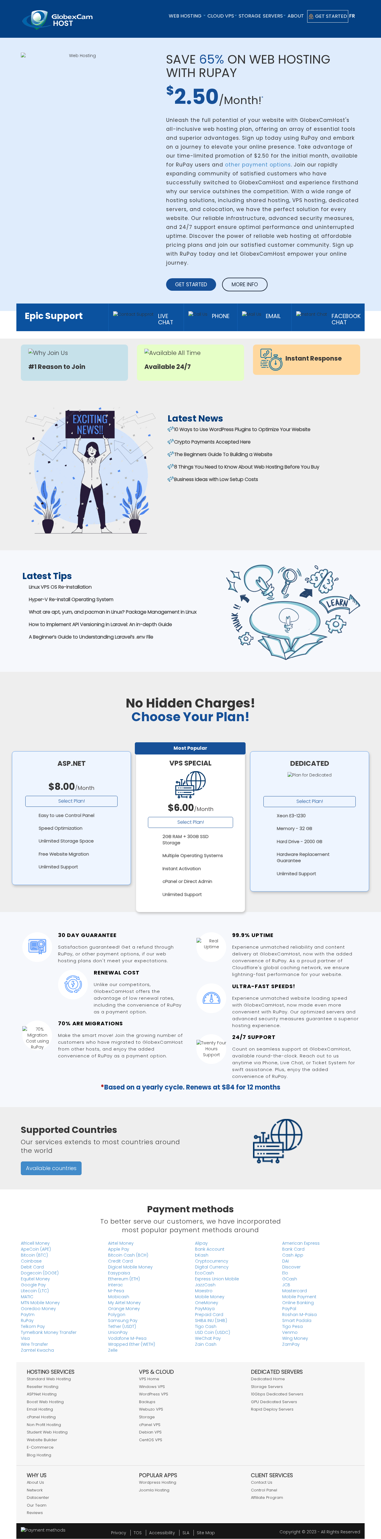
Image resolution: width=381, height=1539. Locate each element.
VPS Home (149, 1379)
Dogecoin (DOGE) (40, 1273)
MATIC (27, 1297)
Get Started (330, 16)
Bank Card (293, 1249)
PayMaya (205, 1309)
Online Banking (298, 1303)
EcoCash (204, 1273)
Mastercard (294, 1291)
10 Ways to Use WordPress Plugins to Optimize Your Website (242, 429)
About (296, 15)
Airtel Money (121, 1243)
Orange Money (124, 1309)
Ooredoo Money (38, 1309)
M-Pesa (116, 1291)
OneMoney (206, 1303)
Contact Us (261, 1482)
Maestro (204, 1291)
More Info (245, 284)
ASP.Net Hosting (42, 1394)
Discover (291, 1267)
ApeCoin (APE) (36, 1249)
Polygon (116, 1315)
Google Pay (33, 1285)
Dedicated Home (268, 1379)
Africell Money (35, 1243)
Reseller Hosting (42, 1386)
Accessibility (162, 1533)
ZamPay (291, 1344)
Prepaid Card (209, 1315)
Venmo (290, 1332)
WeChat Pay (208, 1338)
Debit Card (32, 1267)
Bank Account (209, 1249)
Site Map (206, 1533)
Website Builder (42, 1440)
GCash (289, 1279)
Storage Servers (267, 1386)
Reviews (35, 1513)
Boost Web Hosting (45, 1402)
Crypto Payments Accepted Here (212, 441)
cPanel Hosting (41, 1417)
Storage (250, 15)
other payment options (258, 164)
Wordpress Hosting (157, 1482)
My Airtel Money (124, 1303)
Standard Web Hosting (49, 1379)
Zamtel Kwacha (37, 1350)
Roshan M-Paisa (299, 1315)
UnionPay (118, 1332)
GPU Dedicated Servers (274, 1402)
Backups (147, 1402)
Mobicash (118, 1297)
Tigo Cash (205, 1326)
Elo (285, 1273)
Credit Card (120, 1261)
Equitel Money (35, 1279)
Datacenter (38, 1497)
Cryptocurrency (211, 1261)
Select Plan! (71, 801)
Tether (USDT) (122, 1326)
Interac (115, 1285)
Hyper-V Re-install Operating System (71, 599)
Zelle (113, 1350)
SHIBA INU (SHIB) (211, 1320)
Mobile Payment (299, 1297)
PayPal (289, 1309)
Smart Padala (296, 1320)
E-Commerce (40, 1447)
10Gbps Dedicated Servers (277, 1394)
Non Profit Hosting (44, 1425)
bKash (201, 1255)
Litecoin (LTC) (35, 1291)
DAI (285, 1261)
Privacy (118, 1533)
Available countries (51, 1168)
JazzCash (205, 1285)
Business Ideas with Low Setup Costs (216, 479)
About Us (35, 1482)
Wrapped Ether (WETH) (131, 1344)
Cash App (292, 1255)
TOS (138, 1533)
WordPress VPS (153, 1394)
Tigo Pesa (292, 1326)
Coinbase (31, 1261)
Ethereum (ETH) (124, 1279)
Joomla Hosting (154, 1490)
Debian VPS (150, 1432)
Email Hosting (40, 1409)
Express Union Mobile (217, 1279)
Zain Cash (205, 1344)
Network (35, 1490)
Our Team (36, 1505)
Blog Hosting (39, 1455)
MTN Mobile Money (40, 1303)
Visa (25, 1338)
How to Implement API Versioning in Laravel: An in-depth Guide (100, 624)
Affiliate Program (267, 1497)
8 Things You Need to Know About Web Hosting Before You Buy (246, 466)
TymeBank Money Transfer (48, 1332)
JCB (286, 1285)
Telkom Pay (33, 1326)
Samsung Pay (123, 1320)
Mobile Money (209, 1297)
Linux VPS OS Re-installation (60, 587)
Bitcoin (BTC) (34, 1255)
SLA (185, 1533)
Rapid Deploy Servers (272, 1409)
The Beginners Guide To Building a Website (223, 454)
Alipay (201, 1243)
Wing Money (295, 1338)
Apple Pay (118, 1249)
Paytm (28, 1315)
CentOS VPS (150, 1440)
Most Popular (190, 748)
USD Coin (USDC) (212, 1332)
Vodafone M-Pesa (127, 1338)
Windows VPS (152, 1386)
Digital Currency (212, 1267)
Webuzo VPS (151, 1409)
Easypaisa (119, 1273)
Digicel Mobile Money (130, 1267)
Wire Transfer (34, 1344)
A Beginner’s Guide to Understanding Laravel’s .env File (91, 636)
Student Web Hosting (47, 1432)
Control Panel (264, 1490)
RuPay (27, 1320)
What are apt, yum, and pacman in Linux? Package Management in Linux (112, 612)
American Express (301, 1243)
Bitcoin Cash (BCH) (128, 1255)
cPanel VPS (149, 1425)
